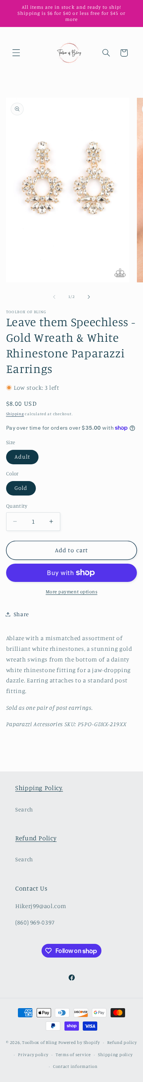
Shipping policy (115, 1054)
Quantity (16, 506)
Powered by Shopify (79, 1042)
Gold (20, 487)
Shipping (15, 413)
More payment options (72, 591)
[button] (16, 53)
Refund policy (122, 1042)
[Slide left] (54, 296)
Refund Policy (35, 838)
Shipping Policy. (39, 788)
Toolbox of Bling (39, 1042)
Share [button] (21, 614)
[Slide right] (88, 296)
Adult (22, 456)
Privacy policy (33, 1054)
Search (24, 809)
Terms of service (73, 1054)
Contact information (75, 1066)
